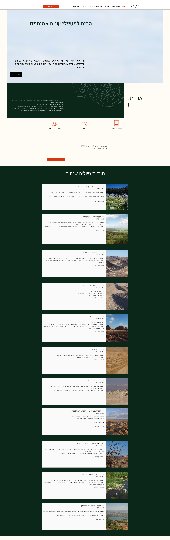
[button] (106, 6)
